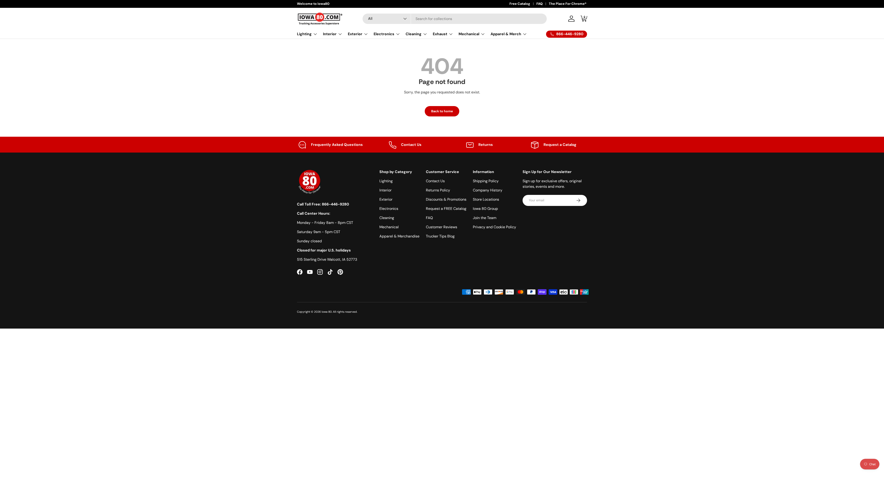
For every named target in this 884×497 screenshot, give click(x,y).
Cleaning (414, 34)
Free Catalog (519, 4)
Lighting (304, 34)
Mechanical (469, 34)
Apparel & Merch (506, 34)
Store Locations (486, 199)
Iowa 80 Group (485, 208)
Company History (487, 190)
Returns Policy (438, 190)
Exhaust (440, 34)
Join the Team (484, 217)
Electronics (384, 34)
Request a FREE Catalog (446, 208)
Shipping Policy (486, 181)
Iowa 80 (327, 312)
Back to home (442, 111)
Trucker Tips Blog (440, 236)
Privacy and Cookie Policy (494, 227)
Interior (330, 34)
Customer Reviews (441, 227)
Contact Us (435, 181)
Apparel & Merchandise (399, 236)
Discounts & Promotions (446, 199)
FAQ (539, 4)
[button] (584, 19)
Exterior (355, 34)
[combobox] (455, 19)
